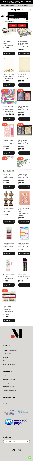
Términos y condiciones (9, 390)
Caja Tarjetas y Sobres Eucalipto (23, 175)
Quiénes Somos (7, 376)
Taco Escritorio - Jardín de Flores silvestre (23, 43)
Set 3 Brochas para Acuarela (8, 244)
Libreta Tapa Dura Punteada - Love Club (23, 210)
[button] (3, 9)
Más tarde (22, 25)
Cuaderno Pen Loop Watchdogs (8, 141)
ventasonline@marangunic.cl (10, 350)
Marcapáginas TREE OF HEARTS (8, 275)
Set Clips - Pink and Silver (8, 209)
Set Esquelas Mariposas (22, 75)
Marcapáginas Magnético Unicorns (24, 275)
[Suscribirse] (28, 441)
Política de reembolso (9, 364)
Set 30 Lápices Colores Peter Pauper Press (7, 308)
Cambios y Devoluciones (9, 383)
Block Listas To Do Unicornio (23, 244)
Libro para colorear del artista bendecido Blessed (8, 108)
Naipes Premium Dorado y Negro (23, 141)
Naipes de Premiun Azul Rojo (23, 107)
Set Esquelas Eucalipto (6, 175)
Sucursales (6, 357)
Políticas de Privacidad (9, 386)
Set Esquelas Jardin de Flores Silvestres (9, 75)
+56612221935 (7, 353)
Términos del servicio (8, 360)
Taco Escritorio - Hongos (7, 42)
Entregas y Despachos (9, 379)
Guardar (13, 25)
